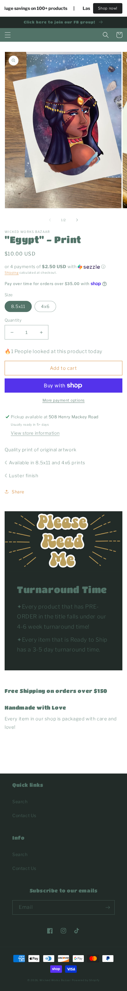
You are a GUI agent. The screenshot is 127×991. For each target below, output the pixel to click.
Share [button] (18, 491)
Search (20, 801)
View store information (35, 433)
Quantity (13, 320)
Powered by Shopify (86, 980)
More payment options (64, 400)
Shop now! (107, 8)
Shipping (12, 272)
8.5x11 (18, 306)
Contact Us (24, 815)
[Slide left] (50, 220)
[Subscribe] (107, 907)
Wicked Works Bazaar (55, 980)
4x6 (45, 306)
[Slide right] (77, 220)
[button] (7, 35)
